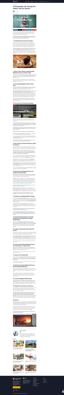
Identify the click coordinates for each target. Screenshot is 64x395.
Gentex (14, 155)
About (48, 1)
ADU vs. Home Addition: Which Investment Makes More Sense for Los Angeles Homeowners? (30, 350)
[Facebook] (15, 30)
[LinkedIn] (29, 30)
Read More (28, 336)
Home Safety (36, 1)
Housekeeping (40, 1)
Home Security (32, 1)
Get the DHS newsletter (17, 387)
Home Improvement (27, 1)
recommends (21, 182)
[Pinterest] (24, 30)
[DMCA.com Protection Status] (25, 378)
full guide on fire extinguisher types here (25, 183)
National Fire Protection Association (23, 31)
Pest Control (44, 1)
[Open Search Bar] (50, 1)
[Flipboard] (34, 30)
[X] (20, 30)
